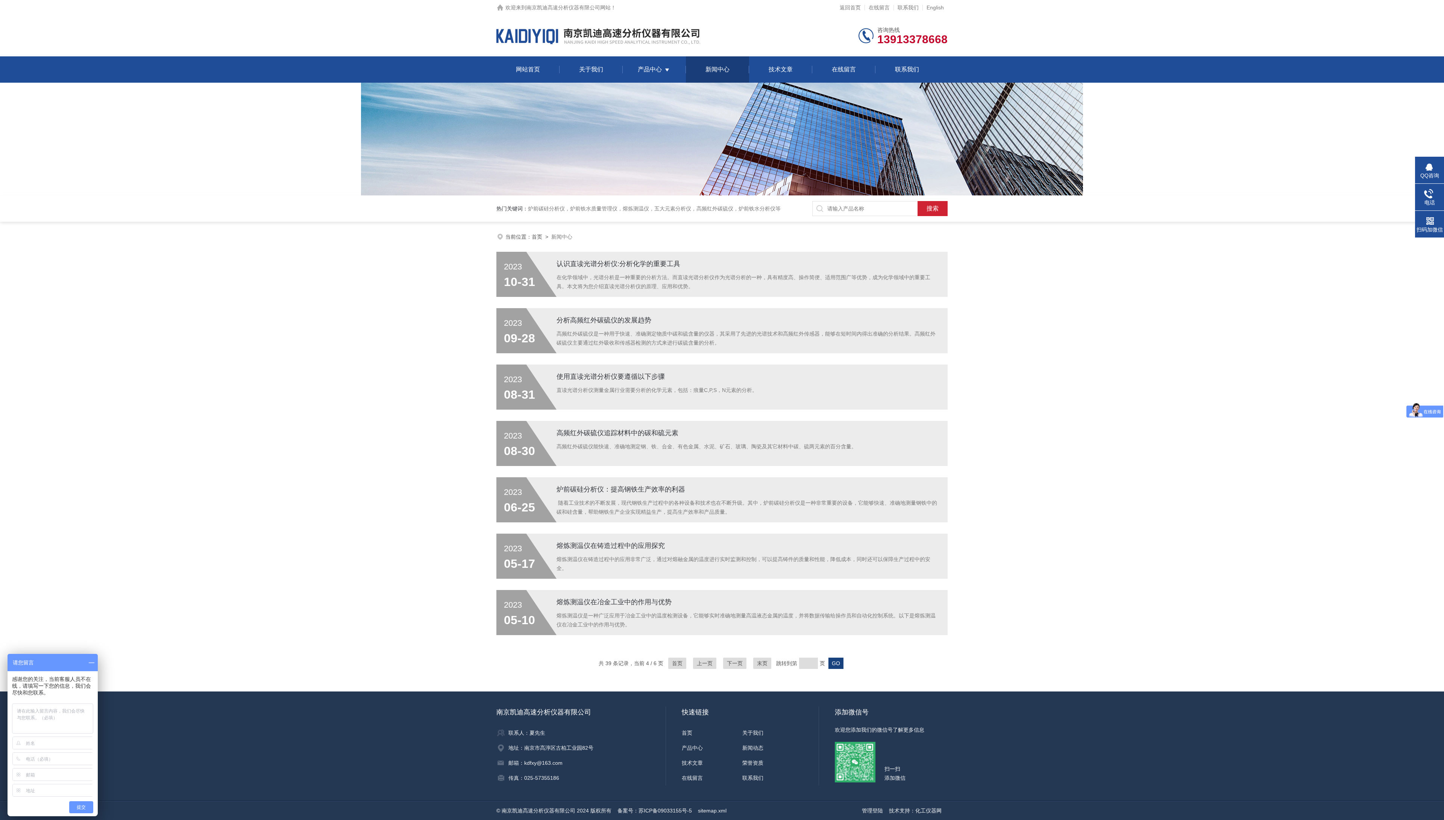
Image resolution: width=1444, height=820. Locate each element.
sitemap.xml (712, 811)
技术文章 (781, 69)
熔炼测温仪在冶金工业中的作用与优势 (614, 602)
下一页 (735, 663)
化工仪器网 (928, 811)
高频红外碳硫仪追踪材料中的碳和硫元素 (617, 433)
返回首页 (850, 8)
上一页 (705, 663)
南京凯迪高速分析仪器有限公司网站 (568, 8)
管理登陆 (872, 811)
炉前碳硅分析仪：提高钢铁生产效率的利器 (621, 489)
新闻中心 (717, 69)
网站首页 (528, 69)
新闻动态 (752, 748)
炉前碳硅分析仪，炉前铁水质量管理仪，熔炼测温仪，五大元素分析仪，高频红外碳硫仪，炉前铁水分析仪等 (654, 209)
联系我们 (908, 8)
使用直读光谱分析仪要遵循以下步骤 (611, 376)
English (935, 8)
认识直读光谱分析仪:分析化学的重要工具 (618, 264)
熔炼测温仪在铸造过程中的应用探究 (611, 545)
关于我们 (591, 69)
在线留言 (879, 8)
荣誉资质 (752, 763)
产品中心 (650, 69)
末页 (762, 663)
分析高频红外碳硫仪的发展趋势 (604, 320)
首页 (537, 237)
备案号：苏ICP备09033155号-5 (654, 811)
